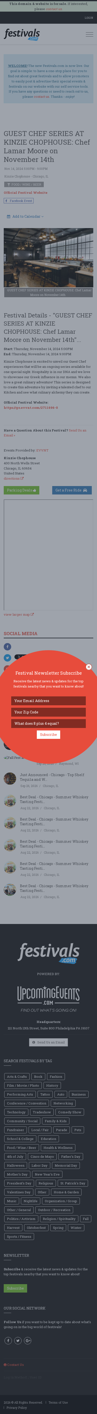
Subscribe (48, 734)
